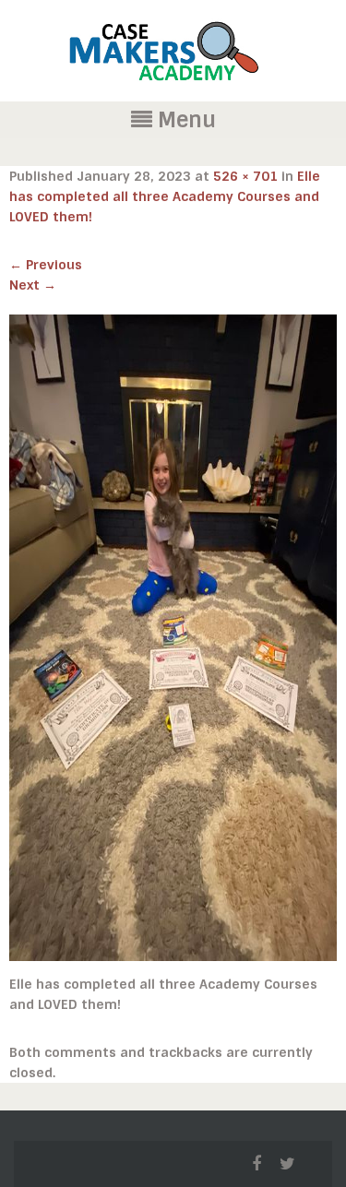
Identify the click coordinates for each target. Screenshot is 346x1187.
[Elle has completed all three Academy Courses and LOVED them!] (173, 637)
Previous (45, 264)
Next (32, 285)
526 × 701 (245, 176)
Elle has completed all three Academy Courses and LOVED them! (164, 196)
